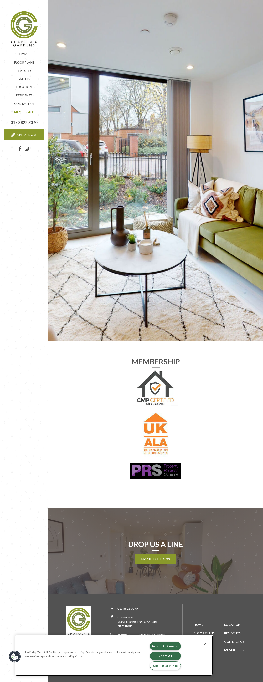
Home (24, 54)
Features (24, 70)
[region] (114, 655)
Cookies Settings (165, 665)
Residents (24, 95)
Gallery (24, 79)
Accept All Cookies (165, 646)
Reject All (165, 656)
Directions (124, 626)
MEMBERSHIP (234, 650)
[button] (24, 122)
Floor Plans (24, 62)
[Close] (204, 644)
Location (24, 87)
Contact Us (24, 103)
